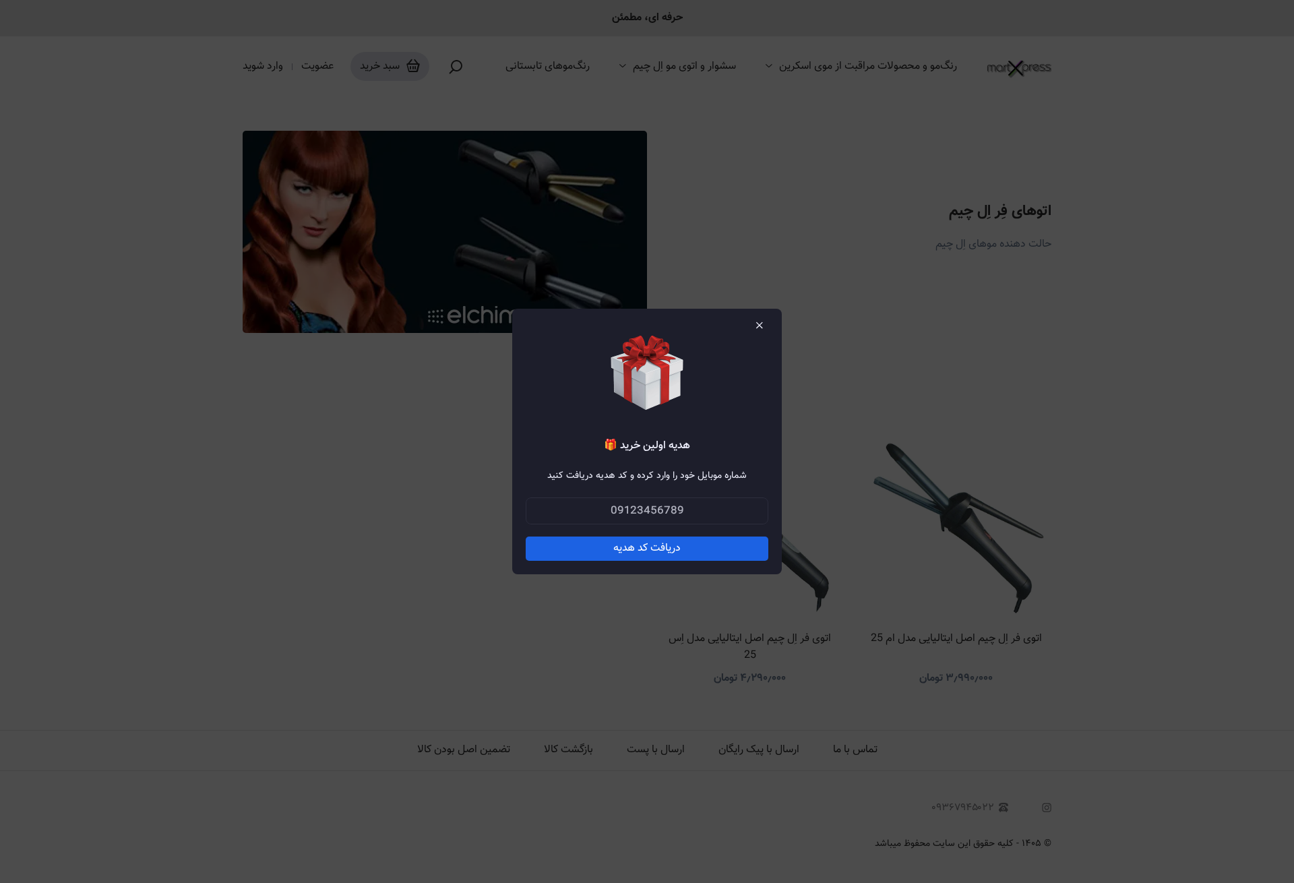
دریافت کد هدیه (647, 548)
